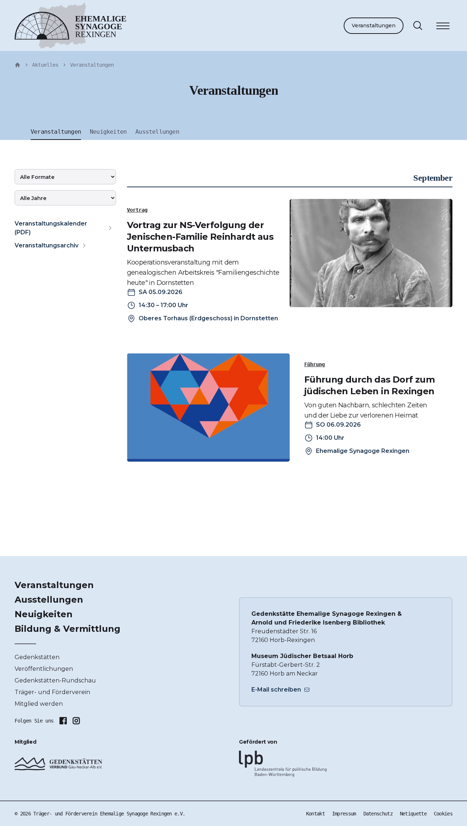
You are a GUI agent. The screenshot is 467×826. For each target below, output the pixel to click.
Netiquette (413, 814)
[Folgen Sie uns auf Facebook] (63, 720)
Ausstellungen (49, 599)
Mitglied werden (39, 703)
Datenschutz (378, 814)
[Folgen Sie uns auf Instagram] (76, 720)
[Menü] (442, 27)
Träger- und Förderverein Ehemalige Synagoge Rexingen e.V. (109, 814)
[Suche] (417, 25)
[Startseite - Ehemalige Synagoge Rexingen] (17, 65)
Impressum (344, 814)
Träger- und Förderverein (52, 692)
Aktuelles (45, 65)
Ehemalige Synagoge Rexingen (362, 450)
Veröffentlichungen (44, 668)
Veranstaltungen (373, 25)
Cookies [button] (443, 814)
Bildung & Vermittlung (67, 628)
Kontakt (315, 814)
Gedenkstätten (37, 657)
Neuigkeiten (44, 614)
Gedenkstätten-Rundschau (55, 680)
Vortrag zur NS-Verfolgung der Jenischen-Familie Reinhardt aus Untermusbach (200, 237)
